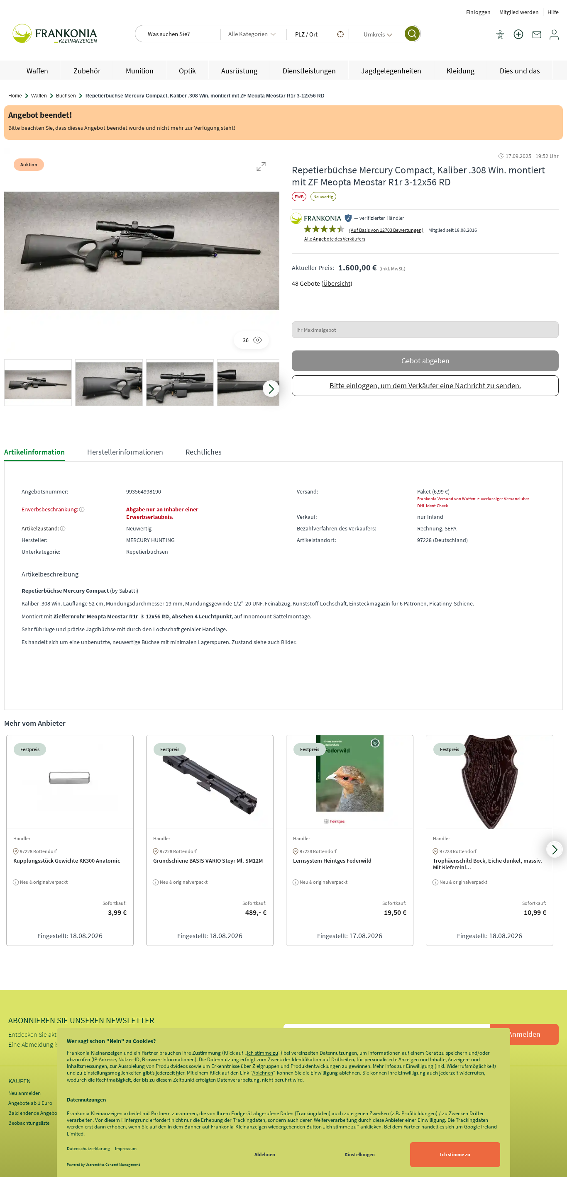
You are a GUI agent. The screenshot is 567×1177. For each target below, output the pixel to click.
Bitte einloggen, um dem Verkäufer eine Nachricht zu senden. (425, 385)
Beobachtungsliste (28, 1122)
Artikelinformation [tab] (34, 452)
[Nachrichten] (536, 37)
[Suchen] (412, 33)
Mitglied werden (519, 12)
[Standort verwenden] (340, 34)
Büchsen (66, 96)
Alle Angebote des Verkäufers (334, 239)
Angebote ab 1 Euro (30, 1102)
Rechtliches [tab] (204, 452)
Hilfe (553, 12)
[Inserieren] (518, 39)
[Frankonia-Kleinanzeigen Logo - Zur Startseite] (56, 34)
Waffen (39, 96)
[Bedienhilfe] (500, 35)
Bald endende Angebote (34, 1112)
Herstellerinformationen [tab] (125, 452)
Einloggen (478, 12)
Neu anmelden (24, 1093)
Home (15, 96)
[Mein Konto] (554, 37)
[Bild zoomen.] (261, 166)
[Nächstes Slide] (271, 388)
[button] (38, 385)
